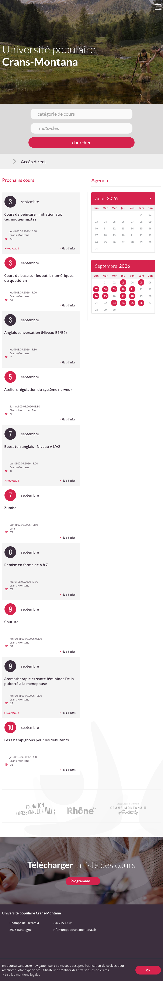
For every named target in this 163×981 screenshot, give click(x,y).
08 (105, 289)
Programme (80, 881)
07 (96, 289)
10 (123, 289)
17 (123, 296)
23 (114, 303)
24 (123, 303)
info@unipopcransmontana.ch (74, 930)
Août (106, 198)
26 (141, 303)
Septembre (112, 266)
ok (148, 970)
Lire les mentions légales (22, 974)
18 (132, 296)
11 (132, 289)
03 (123, 282)
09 (114, 289)
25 (132, 303)
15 (105, 296)
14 (96, 296)
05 (141, 282)
